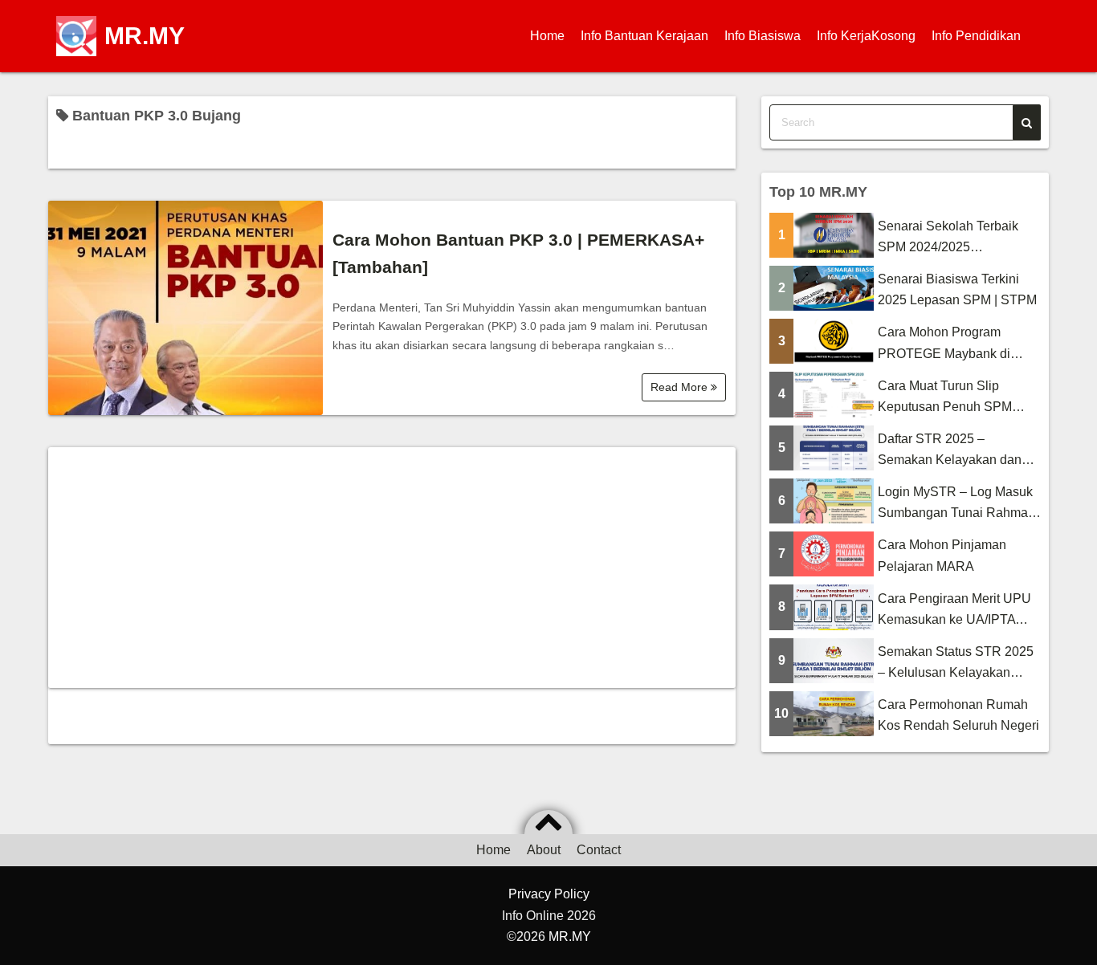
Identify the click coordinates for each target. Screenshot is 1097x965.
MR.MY (144, 35)
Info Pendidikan (976, 36)
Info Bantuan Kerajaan (644, 36)
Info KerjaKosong (866, 36)
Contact (599, 850)
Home (547, 36)
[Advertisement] (392, 567)
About (544, 850)
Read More (680, 387)
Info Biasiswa (762, 36)
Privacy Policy (548, 894)
